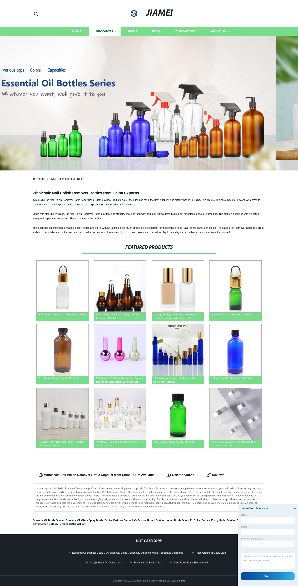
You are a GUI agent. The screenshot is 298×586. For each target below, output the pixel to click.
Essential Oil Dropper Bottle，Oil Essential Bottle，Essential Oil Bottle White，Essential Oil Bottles (127, 552)
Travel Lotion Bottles (45, 523)
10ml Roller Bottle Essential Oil (190, 562)
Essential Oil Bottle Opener (48, 520)
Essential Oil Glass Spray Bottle (84, 520)
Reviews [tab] (218, 475)
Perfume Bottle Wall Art (72, 523)
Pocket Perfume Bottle (118, 520)
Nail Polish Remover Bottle (67, 178)
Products (104, 31)
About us (218, 31)
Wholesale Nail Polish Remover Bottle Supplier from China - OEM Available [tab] (99, 475)
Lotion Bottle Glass (177, 520)
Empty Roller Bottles (223, 520)
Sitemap (180, 580)
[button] (36, 14)
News (132, 31)
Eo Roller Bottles (200, 520)
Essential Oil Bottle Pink (147, 562)
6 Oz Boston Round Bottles (148, 520)
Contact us (185, 31)
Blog (156, 31)
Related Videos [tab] (183, 475)
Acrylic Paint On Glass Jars (105, 562)
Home (76, 31)
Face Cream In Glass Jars (211, 552)
